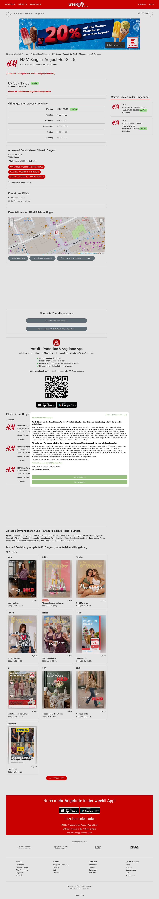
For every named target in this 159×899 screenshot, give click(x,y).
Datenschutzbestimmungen (116, 415)
